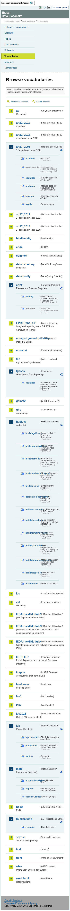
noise (19, 806)
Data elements (11, 44)
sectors (29, 756)
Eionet (17, 21)
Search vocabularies (19, 102)
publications (24, 818)
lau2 (19, 705)
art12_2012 (23, 122)
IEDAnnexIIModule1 (28, 614)
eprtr (19, 285)
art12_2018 (23, 134)
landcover (22, 684)
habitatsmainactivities (32, 533)
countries (30, 178)
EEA (18, 3)
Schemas (9, 50)
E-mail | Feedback (13, 900)
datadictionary (25, 264)
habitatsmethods (32, 545)
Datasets (8, 33)
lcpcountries (32, 737)
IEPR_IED (22, 657)
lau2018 (21, 713)
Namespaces (10, 67)
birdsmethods (32, 458)
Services (8, 62)
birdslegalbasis (32, 433)
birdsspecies (32, 486)
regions (29, 788)
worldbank (23, 878)
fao (18, 359)
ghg (18, 409)
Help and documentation (16, 27)
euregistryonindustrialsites (28, 338)
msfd (19, 768)
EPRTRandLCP (26, 323)
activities (30, 158)
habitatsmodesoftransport (32, 560)
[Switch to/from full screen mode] (50, 7)
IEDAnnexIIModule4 (28, 641)
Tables (7, 39)
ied (18, 602)
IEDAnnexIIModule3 (28, 626)
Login (44, 7)
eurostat (21, 350)
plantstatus (31, 745)
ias (18, 593)
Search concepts (43, 102)
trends (28, 204)
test (18, 849)
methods (30, 186)
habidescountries (32, 509)
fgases (20, 371)
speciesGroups (32, 796)
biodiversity (23, 238)
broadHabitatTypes (32, 780)
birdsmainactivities (32, 446)
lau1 (19, 696)
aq (17, 110)
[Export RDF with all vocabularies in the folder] (61, 150)
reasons (29, 196)
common (22, 255)
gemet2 (21, 401)
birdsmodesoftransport (32, 473)
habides (21, 421)
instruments (31, 583)
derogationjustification (32, 497)
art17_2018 (23, 226)
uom (19, 857)
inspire (20, 672)
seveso (20, 837)
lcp (18, 725)
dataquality (23, 276)
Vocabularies (11, 56)
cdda (19, 247)
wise (19, 866)
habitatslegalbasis (32, 520)
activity (29, 296)
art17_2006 (23, 146)
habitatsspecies (32, 572)
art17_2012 (23, 214)
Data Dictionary (28, 21)
